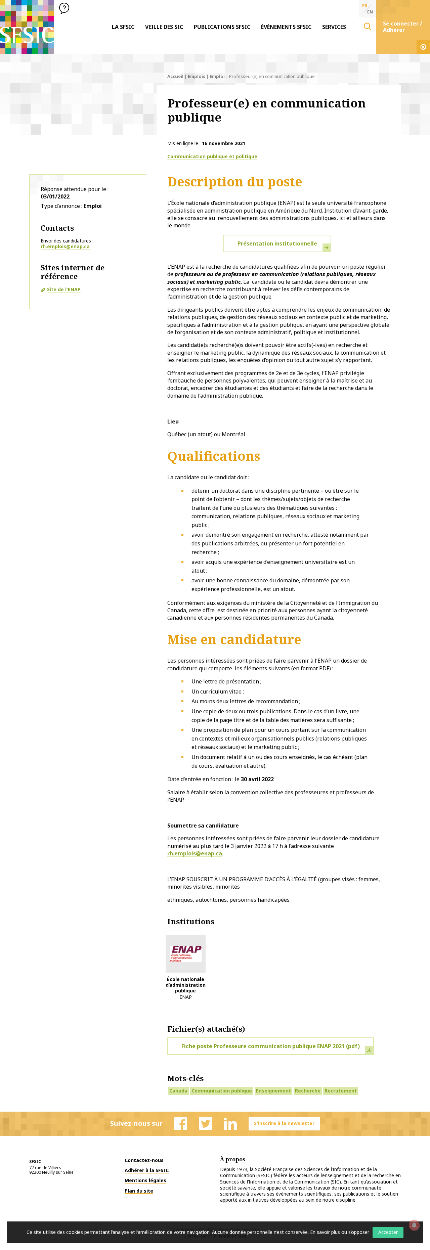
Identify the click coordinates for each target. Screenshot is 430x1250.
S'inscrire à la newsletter (284, 1123)
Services (334, 27)
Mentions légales (145, 1180)
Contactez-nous (144, 1160)
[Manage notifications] (414, 1225)
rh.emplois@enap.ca (65, 246)
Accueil (175, 76)
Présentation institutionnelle (277, 243)
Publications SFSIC (222, 27)
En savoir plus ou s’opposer (339, 1232)
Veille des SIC (164, 27)
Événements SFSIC (286, 27)
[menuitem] (123, 26)
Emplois (196, 76)
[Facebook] (180, 1123)
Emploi (217, 76)
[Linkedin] (230, 1123)
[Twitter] (205, 1123)
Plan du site (139, 1191)
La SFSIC (123, 27)
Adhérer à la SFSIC (147, 1170)
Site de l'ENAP (64, 289)
